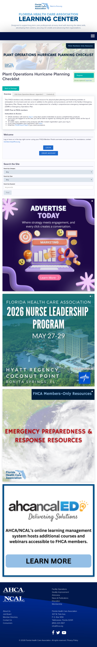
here (40, 123)
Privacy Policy (72, 640)
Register (80, 75)
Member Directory (10, 617)
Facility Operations (59, 589)
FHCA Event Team (21, 125)
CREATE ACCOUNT (49, 153)
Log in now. (89, 80)
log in (31, 117)
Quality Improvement (60, 592)
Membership (57, 604)
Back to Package (11, 88)
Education (56, 601)
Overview (7, 94)
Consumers (7, 623)
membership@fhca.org (12, 142)
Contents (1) (50, 94)
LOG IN (48, 147)
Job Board (7, 614)
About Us (6, 611)
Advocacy (56, 595)
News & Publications (60, 598)
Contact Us (7, 620)
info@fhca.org (57, 626)
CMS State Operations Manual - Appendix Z (28, 94)
